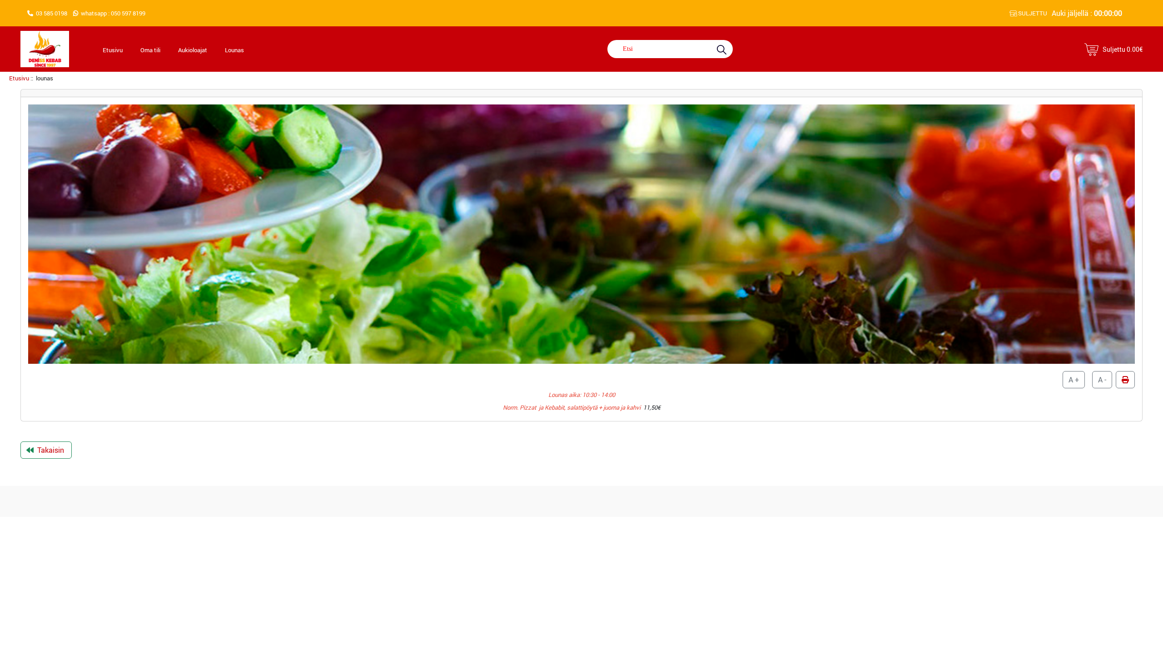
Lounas (234, 50)
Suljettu (1123, 49)
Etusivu (113, 50)
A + (1074, 380)
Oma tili (150, 50)
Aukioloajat (192, 50)
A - (1102, 380)
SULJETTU (1032, 13)
